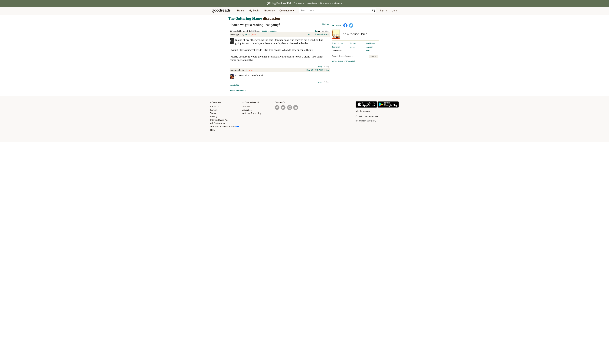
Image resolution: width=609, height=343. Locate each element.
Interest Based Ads (219, 120)
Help (212, 130)
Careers (213, 110)
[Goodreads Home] (221, 11)
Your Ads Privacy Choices (222, 127)
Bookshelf (336, 47)
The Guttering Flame (245, 18)
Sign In (383, 10)
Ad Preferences (217, 123)
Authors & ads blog (251, 113)
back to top (234, 85)
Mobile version (363, 111)
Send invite (370, 43)
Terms (213, 113)
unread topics (337, 61)
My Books (254, 10)
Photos (353, 43)
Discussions (336, 51)
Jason (247, 35)
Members (369, 47)
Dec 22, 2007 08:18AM (318, 70)
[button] (269, 11)
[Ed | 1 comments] (232, 77)
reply (320, 66)
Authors (246, 107)
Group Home (337, 43)
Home (240, 10)
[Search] (373, 10)
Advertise (247, 110)
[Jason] (232, 41)
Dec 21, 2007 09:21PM (318, 35)
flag (327, 66)
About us (214, 107)
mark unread (349, 61)
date (316, 31)
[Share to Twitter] (351, 25)
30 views (325, 24)
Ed (246, 70)
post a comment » (269, 31)
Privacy (213, 117)
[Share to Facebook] (345, 25)
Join (394, 10)
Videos (352, 47)
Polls (368, 51)
